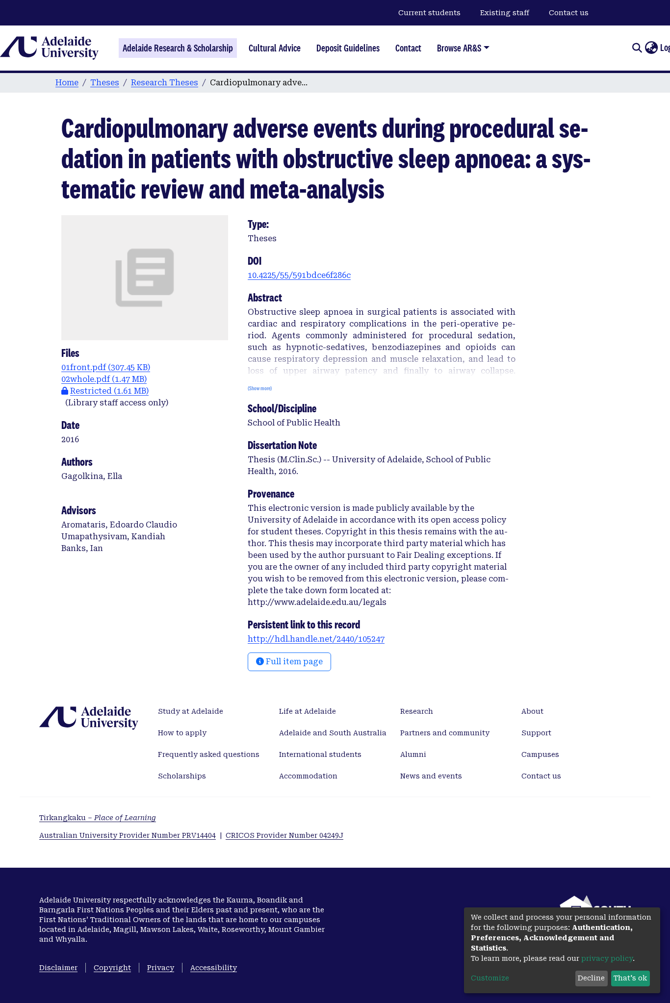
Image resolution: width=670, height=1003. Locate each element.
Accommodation (308, 776)
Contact (408, 48)
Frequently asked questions (208, 754)
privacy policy (607, 958)
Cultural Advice (275, 48)
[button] (651, 48)
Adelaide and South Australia (333, 733)
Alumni (413, 754)
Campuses (540, 754)
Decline (591, 978)
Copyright (112, 968)
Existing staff (504, 13)
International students (320, 754)
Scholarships (182, 776)
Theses (104, 82)
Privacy (160, 968)
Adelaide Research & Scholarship (178, 48)
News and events (431, 776)
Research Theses (164, 82)
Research (416, 711)
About (532, 711)
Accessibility (213, 968)
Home (66, 82)
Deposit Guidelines (348, 48)
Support (536, 733)
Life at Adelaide (307, 711)
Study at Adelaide (190, 711)
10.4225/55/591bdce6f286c (299, 275)
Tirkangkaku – (97, 818)
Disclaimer (58, 968)
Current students (429, 13)
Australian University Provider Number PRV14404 (127, 835)
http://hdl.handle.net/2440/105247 (316, 639)
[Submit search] (637, 48)
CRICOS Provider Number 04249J (284, 835)
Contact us (569, 13)
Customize (490, 978)
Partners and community (445, 733)
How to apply (182, 733)
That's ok (630, 978)
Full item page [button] (293, 661)
